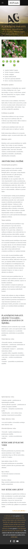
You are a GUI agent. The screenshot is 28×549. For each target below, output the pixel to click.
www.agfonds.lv (17, 516)
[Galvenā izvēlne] (2, 3)
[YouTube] (17, 541)
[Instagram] (14, 541)
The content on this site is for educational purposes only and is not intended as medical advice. (14, 533)
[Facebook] (10, 541)
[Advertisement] (14, 380)
